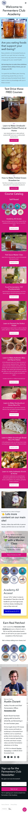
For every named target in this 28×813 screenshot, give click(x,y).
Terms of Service (5, 804)
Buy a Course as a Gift (14, 555)
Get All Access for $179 (12, 611)
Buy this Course (14, 228)
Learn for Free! (14, 140)
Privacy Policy (14, 804)
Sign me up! (14, 789)
